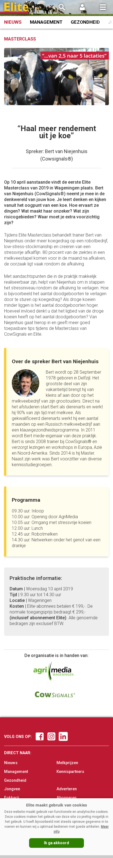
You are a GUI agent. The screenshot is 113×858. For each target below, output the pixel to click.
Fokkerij (11, 797)
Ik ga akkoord (56, 843)
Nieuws (13, 22)
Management (46, 22)
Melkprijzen (67, 763)
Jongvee (12, 789)
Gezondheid (85, 22)
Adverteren (66, 789)
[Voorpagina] (16, 8)
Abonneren (66, 797)
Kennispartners (70, 771)
